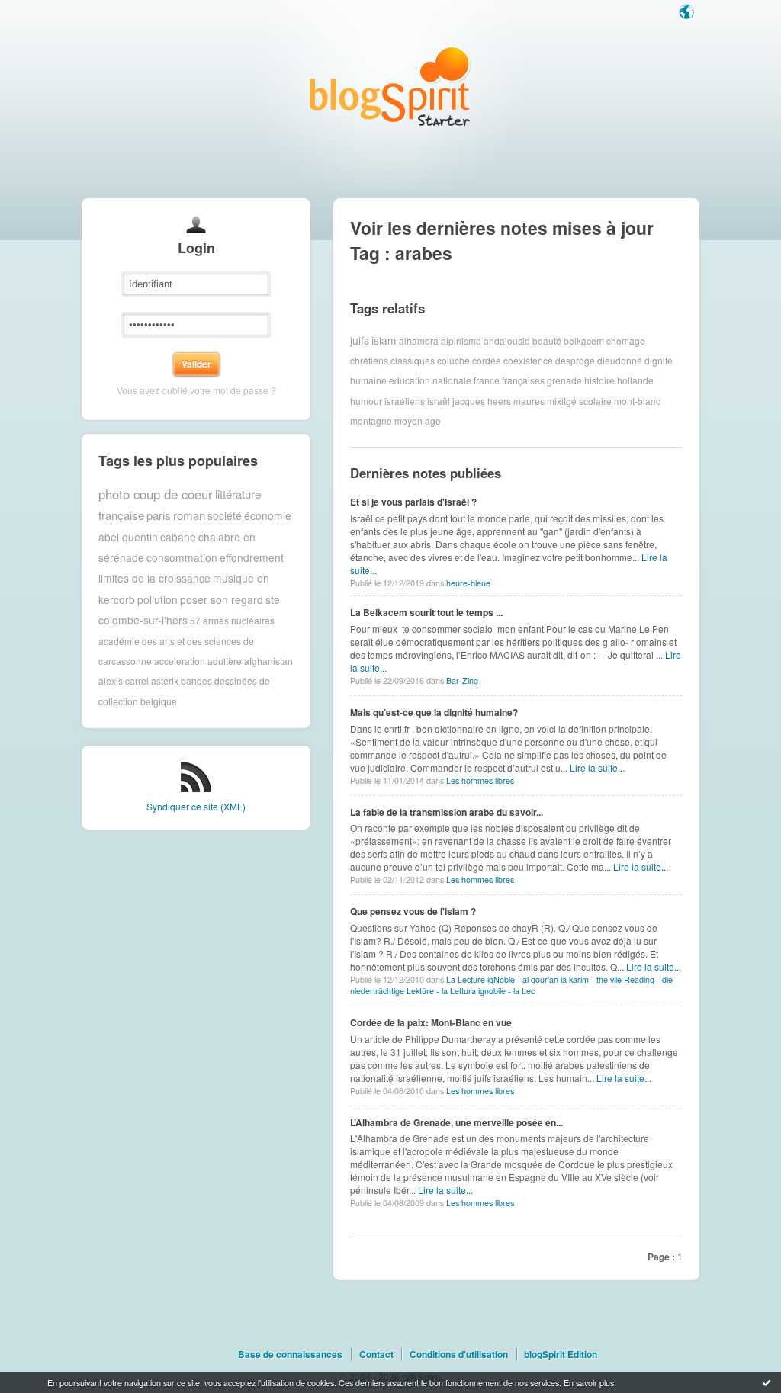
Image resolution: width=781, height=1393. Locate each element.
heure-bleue (468, 583)
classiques (412, 360)
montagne (371, 420)
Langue (688, 13)
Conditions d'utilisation (459, 1354)
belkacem (584, 339)
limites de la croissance (154, 578)
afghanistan (268, 660)
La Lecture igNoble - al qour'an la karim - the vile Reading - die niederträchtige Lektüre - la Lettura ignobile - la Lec (511, 985)
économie (267, 515)
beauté (546, 339)
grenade (564, 380)
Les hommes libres (480, 780)
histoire (599, 380)
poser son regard (221, 599)
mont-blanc (637, 400)
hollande (635, 380)
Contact (376, 1354)
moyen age (417, 420)
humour (366, 400)
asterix (164, 680)
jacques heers (481, 400)
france (487, 380)
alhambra (419, 339)
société (224, 515)
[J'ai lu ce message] (766, 1382)
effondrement (252, 557)
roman (189, 515)
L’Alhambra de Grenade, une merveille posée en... (456, 1122)
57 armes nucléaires (232, 620)
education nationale (430, 380)
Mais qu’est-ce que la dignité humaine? (434, 712)
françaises (523, 380)
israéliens (404, 400)
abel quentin (128, 536)
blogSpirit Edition (560, 1354)
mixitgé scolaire (579, 400)
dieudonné (619, 360)
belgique (158, 701)
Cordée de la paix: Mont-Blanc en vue (431, 1022)
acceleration (179, 660)
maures (529, 400)
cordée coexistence (512, 360)
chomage (625, 339)
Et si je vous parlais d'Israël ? (413, 502)
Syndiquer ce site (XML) (196, 806)
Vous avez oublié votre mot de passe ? (196, 390)
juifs (359, 340)
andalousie (507, 339)
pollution (157, 599)
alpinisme (461, 339)
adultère (224, 660)
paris (158, 515)
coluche (453, 360)
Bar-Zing (462, 680)
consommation (181, 557)
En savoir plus (589, 1382)
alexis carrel (123, 680)
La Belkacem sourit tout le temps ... (426, 612)
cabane (178, 536)
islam (384, 340)
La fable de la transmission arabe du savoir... (446, 812)
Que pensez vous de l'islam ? (413, 911)
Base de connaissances (290, 1354)
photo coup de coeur (155, 494)
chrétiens (369, 360)
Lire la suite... (597, 767)
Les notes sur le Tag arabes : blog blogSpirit (390, 86)
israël (438, 400)
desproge (575, 360)
